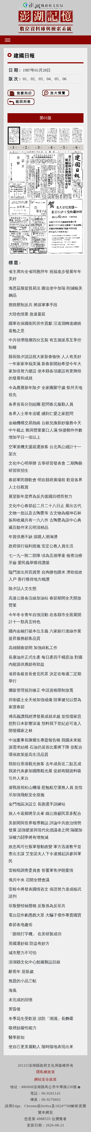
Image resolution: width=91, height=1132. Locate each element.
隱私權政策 (45, 1072)
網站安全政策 (45, 1079)
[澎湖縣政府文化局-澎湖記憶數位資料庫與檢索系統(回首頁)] (45, 17)
